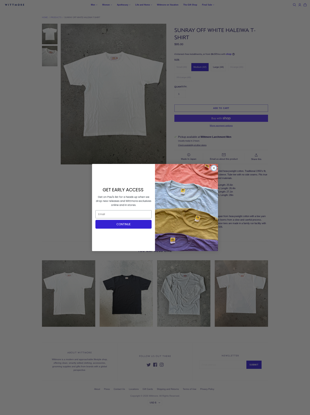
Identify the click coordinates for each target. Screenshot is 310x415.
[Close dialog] (214, 168)
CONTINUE (123, 224)
